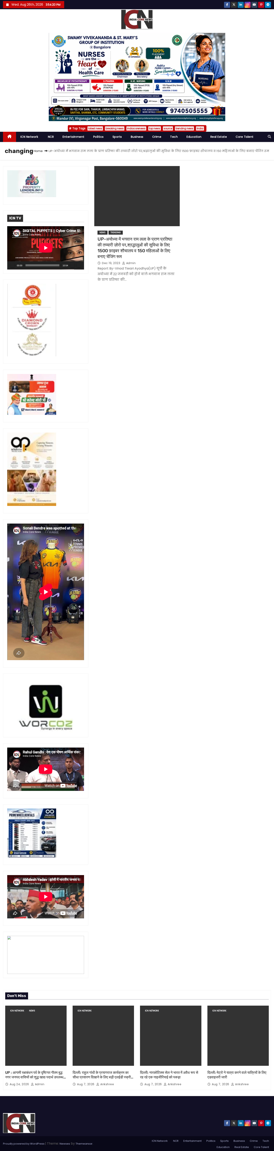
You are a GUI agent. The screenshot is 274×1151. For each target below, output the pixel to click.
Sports (117, 137)
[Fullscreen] (79, 265)
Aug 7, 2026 (86, 1084)
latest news (95, 128)
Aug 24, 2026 (20, 1084)
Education (194, 137)
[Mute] (72, 265)
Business (137, 137)
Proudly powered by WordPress (24, 1144)
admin (130, 263)
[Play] (12, 265)
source (168, 128)
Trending (116, 232)
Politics (98, 137)
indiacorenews (136, 128)
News (102, 232)
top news (154, 128)
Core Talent (245, 137)
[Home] (9, 137)
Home (38, 151)
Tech (174, 137)
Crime (156, 137)
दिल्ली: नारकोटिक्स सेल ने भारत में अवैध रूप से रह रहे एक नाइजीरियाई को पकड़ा (169, 1075)
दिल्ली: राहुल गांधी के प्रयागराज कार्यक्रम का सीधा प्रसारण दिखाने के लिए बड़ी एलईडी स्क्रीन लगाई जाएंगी (103, 1077)
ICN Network (29, 137)
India (200, 128)
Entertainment (73, 137)
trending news (184, 128)
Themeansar (84, 1144)
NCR (50, 137)
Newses (65, 1144)
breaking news (115, 128)
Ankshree (106, 1084)
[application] (45, 248)
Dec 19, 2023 (111, 263)
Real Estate (218, 137)
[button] (269, 136)
